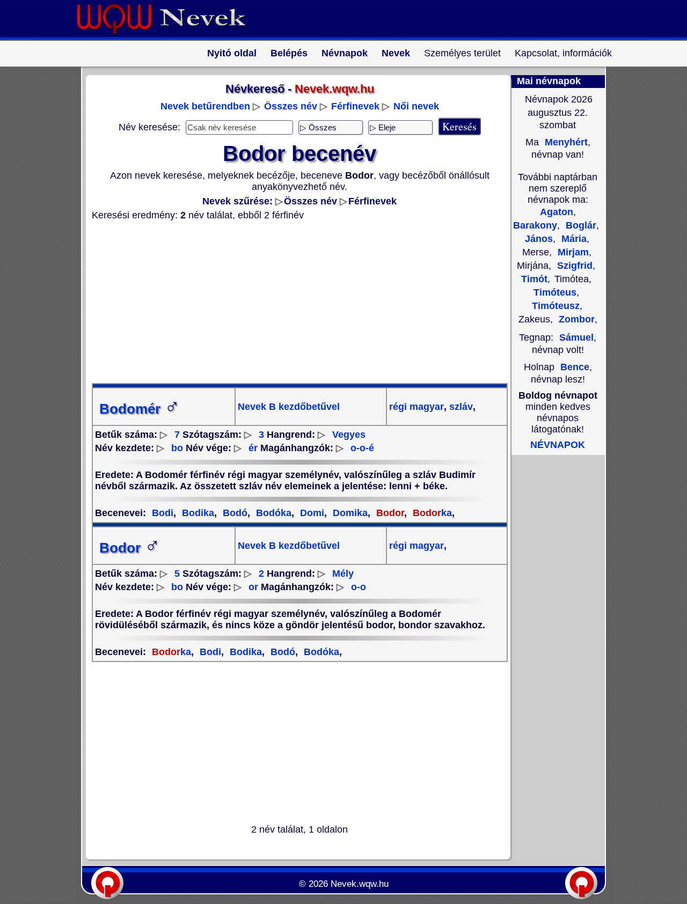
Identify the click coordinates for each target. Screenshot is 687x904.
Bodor (129, 547)
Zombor (575, 319)
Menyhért (565, 142)
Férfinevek (355, 106)
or (253, 587)
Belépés (289, 53)
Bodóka (272, 513)
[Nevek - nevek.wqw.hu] (169, 36)
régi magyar (416, 406)
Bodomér (139, 408)
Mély (343, 573)
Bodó (233, 513)
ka (432, 513)
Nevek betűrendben (205, 106)
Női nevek (416, 106)
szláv (460, 406)
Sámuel (576, 337)
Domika (349, 513)
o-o (358, 587)
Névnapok (344, 53)
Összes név (290, 106)
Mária (573, 238)
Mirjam (572, 252)
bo (177, 448)
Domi (310, 513)
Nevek (396, 53)
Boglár (579, 225)
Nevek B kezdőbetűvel (289, 406)
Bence (574, 367)
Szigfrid (573, 265)
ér (253, 448)
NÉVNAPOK (557, 444)
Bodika (196, 513)
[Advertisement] (293, 302)
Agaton (556, 212)
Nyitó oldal (232, 53)
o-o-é (362, 448)
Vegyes (349, 434)
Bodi (162, 513)
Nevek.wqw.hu (360, 884)
